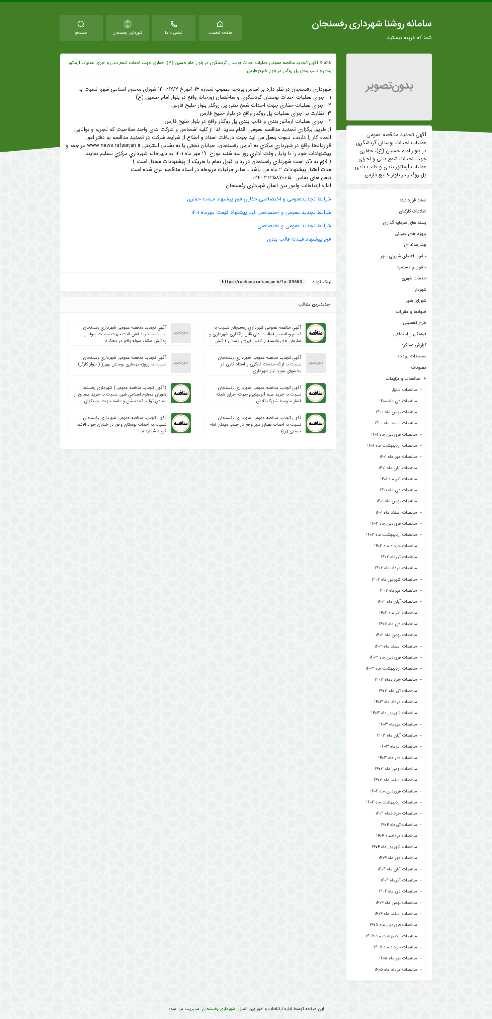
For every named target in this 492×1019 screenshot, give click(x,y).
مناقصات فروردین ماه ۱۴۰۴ (393, 791)
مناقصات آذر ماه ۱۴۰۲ (398, 612)
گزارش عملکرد (413, 345)
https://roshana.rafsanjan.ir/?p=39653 (262, 281)
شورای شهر (416, 300)
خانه (327, 62)
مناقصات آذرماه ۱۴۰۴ (399, 880)
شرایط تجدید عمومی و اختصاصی (294, 212)
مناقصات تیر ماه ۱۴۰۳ (398, 690)
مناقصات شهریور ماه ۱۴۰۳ (394, 712)
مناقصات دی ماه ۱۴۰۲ (398, 623)
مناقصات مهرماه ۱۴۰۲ (398, 590)
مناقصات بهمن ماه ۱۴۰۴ (396, 902)
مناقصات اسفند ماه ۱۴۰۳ (395, 779)
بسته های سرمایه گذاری (404, 222)
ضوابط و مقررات (411, 311)
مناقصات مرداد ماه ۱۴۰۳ (395, 701)
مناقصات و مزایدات (403, 378)
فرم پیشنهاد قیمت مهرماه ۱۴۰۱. (222, 212)
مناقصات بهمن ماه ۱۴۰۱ (397, 501)
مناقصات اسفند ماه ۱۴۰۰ (396, 423)
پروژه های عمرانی (410, 233)
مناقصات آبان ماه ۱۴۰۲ (397, 601)
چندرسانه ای (415, 244)
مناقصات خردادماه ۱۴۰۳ (396, 679)
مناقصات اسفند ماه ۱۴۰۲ (396, 646)
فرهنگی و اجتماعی (409, 334)
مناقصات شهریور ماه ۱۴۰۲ (394, 579)
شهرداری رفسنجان (218, 1008)
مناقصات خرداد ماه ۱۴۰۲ (395, 545)
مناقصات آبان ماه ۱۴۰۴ (397, 869)
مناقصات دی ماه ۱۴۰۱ (398, 490)
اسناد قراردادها (413, 200)
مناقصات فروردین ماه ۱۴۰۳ (393, 657)
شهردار (420, 289)
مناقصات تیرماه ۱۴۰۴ (399, 824)
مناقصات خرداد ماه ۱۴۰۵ (395, 947)
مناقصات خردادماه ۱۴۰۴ (396, 813)
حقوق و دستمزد (411, 267)
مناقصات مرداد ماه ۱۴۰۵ (396, 969)
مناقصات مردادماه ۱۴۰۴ (396, 835)
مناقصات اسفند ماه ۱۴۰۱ (396, 512)
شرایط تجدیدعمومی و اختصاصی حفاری (287, 199)
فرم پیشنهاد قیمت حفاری (214, 199)
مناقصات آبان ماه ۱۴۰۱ (398, 468)
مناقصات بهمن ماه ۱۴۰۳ (396, 768)
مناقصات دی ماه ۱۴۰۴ (398, 891)
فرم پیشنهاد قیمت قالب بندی (299, 239)
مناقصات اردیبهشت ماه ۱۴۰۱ (392, 445)
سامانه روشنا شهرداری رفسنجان (372, 23)
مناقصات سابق (404, 389)
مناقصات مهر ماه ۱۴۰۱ (398, 456)
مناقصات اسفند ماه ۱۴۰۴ (396, 913)
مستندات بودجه (411, 356)
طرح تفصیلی (414, 322)
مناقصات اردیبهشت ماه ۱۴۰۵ (391, 936)
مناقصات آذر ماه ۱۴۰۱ (398, 479)
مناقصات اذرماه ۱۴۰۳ (398, 746)
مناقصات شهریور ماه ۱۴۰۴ (394, 846)
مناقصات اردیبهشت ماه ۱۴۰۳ (391, 668)
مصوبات (418, 367)
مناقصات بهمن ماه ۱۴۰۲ (396, 635)
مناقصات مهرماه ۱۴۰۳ (398, 724)
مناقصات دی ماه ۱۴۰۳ (397, 757)
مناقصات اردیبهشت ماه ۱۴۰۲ (391, 534)
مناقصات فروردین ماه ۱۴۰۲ (393, 523)
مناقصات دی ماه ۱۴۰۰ (398, 401)
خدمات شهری (414, 278)
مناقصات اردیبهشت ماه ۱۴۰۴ (391, 802)
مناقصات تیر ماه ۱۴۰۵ (398, 958)
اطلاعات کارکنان (412, 211)
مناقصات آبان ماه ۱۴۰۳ (397, 735)
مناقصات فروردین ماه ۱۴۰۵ (393, 924)
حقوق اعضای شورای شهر (403, 256)
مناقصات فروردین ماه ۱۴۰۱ (394, 434)
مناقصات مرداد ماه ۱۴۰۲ (396, 568)
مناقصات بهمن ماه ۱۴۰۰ (396, 412)
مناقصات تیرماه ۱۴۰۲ (399, 557)
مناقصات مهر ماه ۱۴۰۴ (398, 857)
